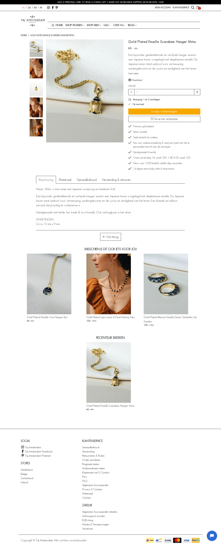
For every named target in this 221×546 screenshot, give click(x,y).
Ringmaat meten (90, 464)
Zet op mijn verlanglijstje (165, 119)
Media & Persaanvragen (95, 524)
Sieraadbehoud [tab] (87, 180)
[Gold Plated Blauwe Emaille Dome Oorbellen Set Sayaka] (172, 284)
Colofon (86, 497)
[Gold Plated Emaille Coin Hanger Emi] (49, 284)
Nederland (27, 469)
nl (23, 7)
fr (41, 7)
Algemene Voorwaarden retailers (99, 511)
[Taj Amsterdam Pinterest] (56, 7)
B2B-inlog (87, 520)
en (35, 7)
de (29, 7)
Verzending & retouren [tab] (116, 180)
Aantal (131, 85)
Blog (131, 25)
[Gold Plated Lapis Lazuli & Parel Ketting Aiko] (110, 284)
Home (24, 35)
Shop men (93, 25)
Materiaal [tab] (65, 180)
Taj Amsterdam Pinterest (38, 455)
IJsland (24, 482)
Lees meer (133, 73)
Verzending (88, 451)
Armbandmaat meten (93, 468)
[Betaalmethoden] (150, 540)
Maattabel (136, 80)
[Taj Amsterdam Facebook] (52, 7)
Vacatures (87, 528)
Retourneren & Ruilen (93, 455)
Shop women (74, 25)
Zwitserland (27, 478)
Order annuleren (91, 459)
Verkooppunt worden (93, 515)
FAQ (84, 480)
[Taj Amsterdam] (48, 7)
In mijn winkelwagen (164, 111)
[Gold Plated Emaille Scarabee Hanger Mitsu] (110, 372)
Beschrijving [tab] (46, 180)
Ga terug (112, 237)
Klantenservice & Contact (95, 472)
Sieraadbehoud (90, 447)
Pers (84, 476)
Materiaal (87, 493)
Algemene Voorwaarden (95, 485)
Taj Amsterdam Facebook (39, 451)
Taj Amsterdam (33, 447)
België (24, 473)
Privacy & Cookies (92, 489)
